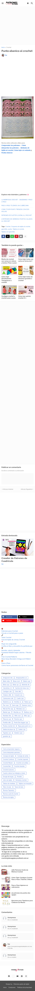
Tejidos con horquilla (25, 783)
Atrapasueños (21, 678)
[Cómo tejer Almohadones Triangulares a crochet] (9, 270)
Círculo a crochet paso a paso (12, 633)
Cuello (20, 698)
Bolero (26, 681)
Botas (15, 684)
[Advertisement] (17, 25)
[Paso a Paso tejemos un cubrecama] (5, 887)
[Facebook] (3, 236)
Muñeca (28, 712)
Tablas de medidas (9, 783)
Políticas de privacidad (24, 987)
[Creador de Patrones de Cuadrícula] (17, 547)
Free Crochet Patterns (9, 657)
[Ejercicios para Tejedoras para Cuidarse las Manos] (5, 903)
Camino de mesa (22, 688)
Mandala (20, 709)
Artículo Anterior (8, 489)
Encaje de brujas (8, 776)
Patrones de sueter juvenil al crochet (16, 215)
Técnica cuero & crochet (10, 794)
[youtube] (17, 976)
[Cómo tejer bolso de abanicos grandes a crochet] (26, 270)
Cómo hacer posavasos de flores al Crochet (17, 665)
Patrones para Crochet (9, 631)
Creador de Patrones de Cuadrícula (14, 559)
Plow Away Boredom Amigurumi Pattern (16, 659)
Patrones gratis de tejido (21, 984)
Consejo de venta (22, 756)
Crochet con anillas (22, 763)
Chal (18, 691)
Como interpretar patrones (11, 752)
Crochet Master (8, 763)
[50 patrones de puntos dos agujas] (5, 895)
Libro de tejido (7, 780)
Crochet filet (7, 766)
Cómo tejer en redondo (22, 150)
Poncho (18, 719)
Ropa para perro (24, 726)
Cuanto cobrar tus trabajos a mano (14, 773)
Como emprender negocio (11, 749)
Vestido (18, 733)
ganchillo (4, 229)
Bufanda (25, 684)
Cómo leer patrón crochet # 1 (24, 297)
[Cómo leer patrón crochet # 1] (26, 289)
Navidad (7, 715)
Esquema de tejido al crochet (20, 226)
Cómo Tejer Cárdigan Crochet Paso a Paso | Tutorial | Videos (21, 878)
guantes (6, 736)
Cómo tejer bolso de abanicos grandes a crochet (25, 278)
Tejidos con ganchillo (8, 232)
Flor (6, 705)
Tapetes (7, 733)
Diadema (7, 702)
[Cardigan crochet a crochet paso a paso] (9, 289)
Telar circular (7, 787)
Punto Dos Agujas (21, 722)
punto (10, 229)
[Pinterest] (16, 236)
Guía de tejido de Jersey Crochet (13, 640)
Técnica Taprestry (8, 790)
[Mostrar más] (25, 236)
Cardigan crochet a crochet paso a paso (8, 297)
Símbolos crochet (21, 780)
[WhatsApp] (12, 236)
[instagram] (26, 976)
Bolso (6, 684)
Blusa (16, 681)
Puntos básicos (7, 153)
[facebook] (9, 976)
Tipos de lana (19, 787)
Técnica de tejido (8, 797)
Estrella (17, 702)
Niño (27, 715)
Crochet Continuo (8, 759)
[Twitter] (8, 236)
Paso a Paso (5, 663)
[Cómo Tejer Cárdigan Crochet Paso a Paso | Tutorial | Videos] (5, 880)
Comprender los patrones (10, 145)
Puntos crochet (9, 726)
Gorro (15, 705)
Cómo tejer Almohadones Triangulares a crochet (6, 279)
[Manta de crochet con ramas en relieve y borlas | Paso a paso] (9, 252)
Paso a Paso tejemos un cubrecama (15, 205)
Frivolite (19, 776)
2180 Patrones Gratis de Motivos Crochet (19, 871)
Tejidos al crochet (18, 229)
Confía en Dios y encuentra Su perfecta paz (16, 646)
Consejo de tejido (8, 756)
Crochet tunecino (8, 770)
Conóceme (11, 987)
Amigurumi (8, 678)
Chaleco (7, 695)
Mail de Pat (8, 709)
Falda (27, 702)
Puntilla (7, 722)
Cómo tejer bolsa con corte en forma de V (25, 260)
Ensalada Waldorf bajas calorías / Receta (16, 652)
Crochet (8, 47)
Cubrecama (8, 698)
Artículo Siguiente (26, 489)
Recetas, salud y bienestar (10, 650)
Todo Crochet (6, 637)
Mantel (6, 712)
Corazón (18, 695)
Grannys (26, 705)
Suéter (21, 729)
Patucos (7, 719)
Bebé (6, 681)
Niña (17, 715)
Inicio (3, 47)
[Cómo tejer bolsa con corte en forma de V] (26, 252)
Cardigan (7, 691)
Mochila (17, 712)
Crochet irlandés (19, 766)
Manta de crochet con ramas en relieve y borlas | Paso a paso (9, 261)
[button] (2, 3)
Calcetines (7, 688)
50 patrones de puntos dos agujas (20, 894)
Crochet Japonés (22, 759)
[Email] (21, 236)
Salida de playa (9, 729)
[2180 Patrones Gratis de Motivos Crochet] (5, 872)
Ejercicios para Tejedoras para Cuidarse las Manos (22, 901)
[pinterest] (21, 976)
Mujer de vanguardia (8, 644)
